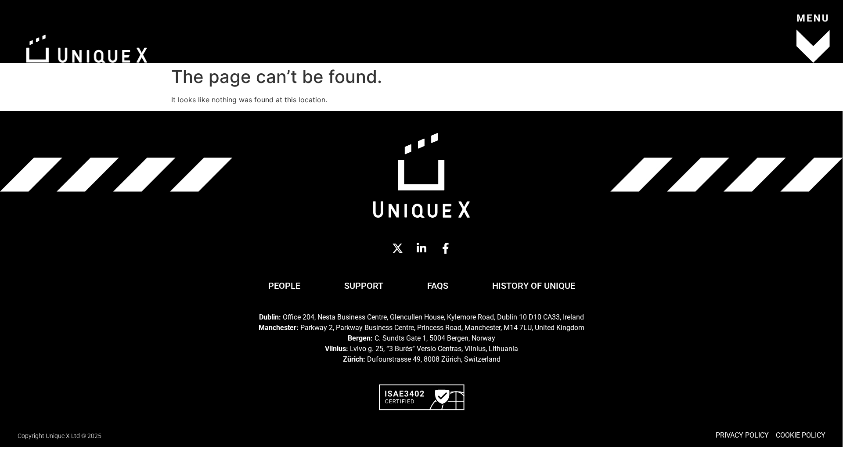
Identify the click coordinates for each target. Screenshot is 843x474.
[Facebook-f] (446, 248)
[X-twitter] (397, 248)
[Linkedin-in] (421, 248)
